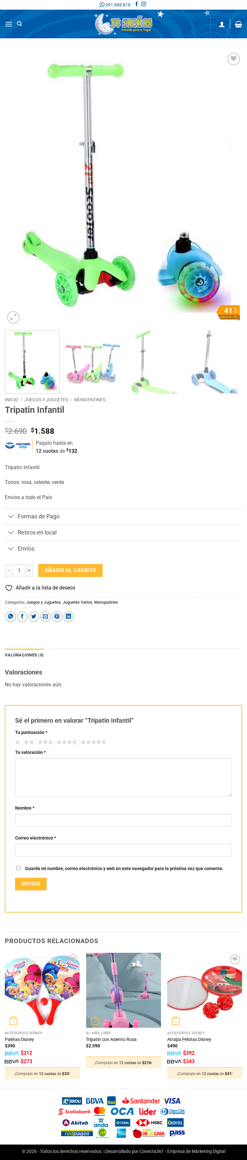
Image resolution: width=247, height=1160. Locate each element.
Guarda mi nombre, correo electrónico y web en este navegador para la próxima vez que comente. (124, 868)
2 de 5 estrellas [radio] (28, 742)
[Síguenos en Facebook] (136, 5)
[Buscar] (19, 24)
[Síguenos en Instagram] (143, 5)
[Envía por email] (45, 616)
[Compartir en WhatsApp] (10, 616)
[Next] (229, 188)
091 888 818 (118, 4)
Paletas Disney (19, 1039)
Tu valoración (30, 752)
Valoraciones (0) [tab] (24, 655)
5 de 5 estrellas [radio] (92, 742)
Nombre (24, 808)
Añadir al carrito (70, 570)
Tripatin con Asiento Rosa (111, 1039)
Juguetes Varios (77, 602)
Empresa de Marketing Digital (196, 1151)
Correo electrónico (35, 838)
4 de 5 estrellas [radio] (66, 742)
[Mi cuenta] (222, 24)
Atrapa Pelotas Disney (189, 1039)
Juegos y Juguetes (46, 399)
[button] (9, 24)
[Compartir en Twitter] (34, 616)
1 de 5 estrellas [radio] (17, 742)
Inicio (11, 399)
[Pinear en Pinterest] (57, 616)
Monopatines (89, 399)
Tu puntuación (31, 732)
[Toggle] (11, 517)
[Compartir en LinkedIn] (68, 616)
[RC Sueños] (123, 24)
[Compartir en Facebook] (22, 616)
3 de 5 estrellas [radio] (44, 742)
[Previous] (17, 188)
